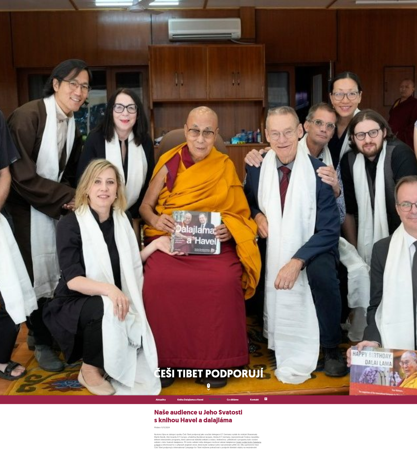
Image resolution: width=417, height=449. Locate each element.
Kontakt (254, 399)
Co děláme (232, 399)
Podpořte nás (215, 399)
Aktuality (161, 399)
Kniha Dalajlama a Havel (190, 399)
